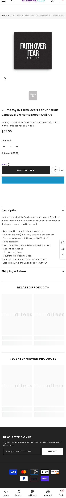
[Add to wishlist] (56, 170)
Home (4, 15)
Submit (52, 451)
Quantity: (6, 140)
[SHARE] (62, 170)
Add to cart (25, 170)
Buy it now (33, 180)
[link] (17, 338)
